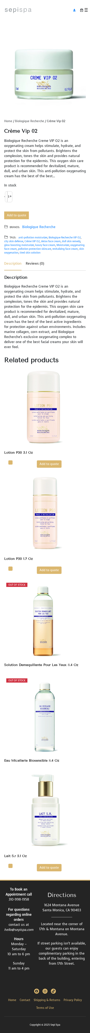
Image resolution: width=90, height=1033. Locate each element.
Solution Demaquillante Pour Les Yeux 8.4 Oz (41, 665)
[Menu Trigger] (86, 10)
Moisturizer (63, 245)
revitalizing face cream (65, 249)
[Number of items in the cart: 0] (81, 10)
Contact (25, 1000)
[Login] (74, 10)
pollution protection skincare (34, 249)
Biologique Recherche (29, 121)
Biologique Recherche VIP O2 (65, 237)
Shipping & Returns (47, 1000)
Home (8, 121)
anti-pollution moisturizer (32, 237)
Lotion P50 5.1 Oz (18, 452)
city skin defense (13, 241)
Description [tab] (13, 263)
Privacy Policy (73, 1000)
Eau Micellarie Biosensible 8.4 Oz (31, 760)
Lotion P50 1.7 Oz (18, 559)
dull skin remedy (71, 241)
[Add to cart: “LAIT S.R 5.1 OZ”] (10, 866)
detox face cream (51, 241)
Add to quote (16, 215)
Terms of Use (45, 1008)
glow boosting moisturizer (19, 245)
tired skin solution (30, 252)
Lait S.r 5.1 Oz (15, 856)
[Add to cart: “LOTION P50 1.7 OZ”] (10, 569)
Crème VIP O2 (32, 241)
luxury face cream (45, 245)
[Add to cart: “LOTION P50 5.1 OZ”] (10, 462)
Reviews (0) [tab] (35, 263)
